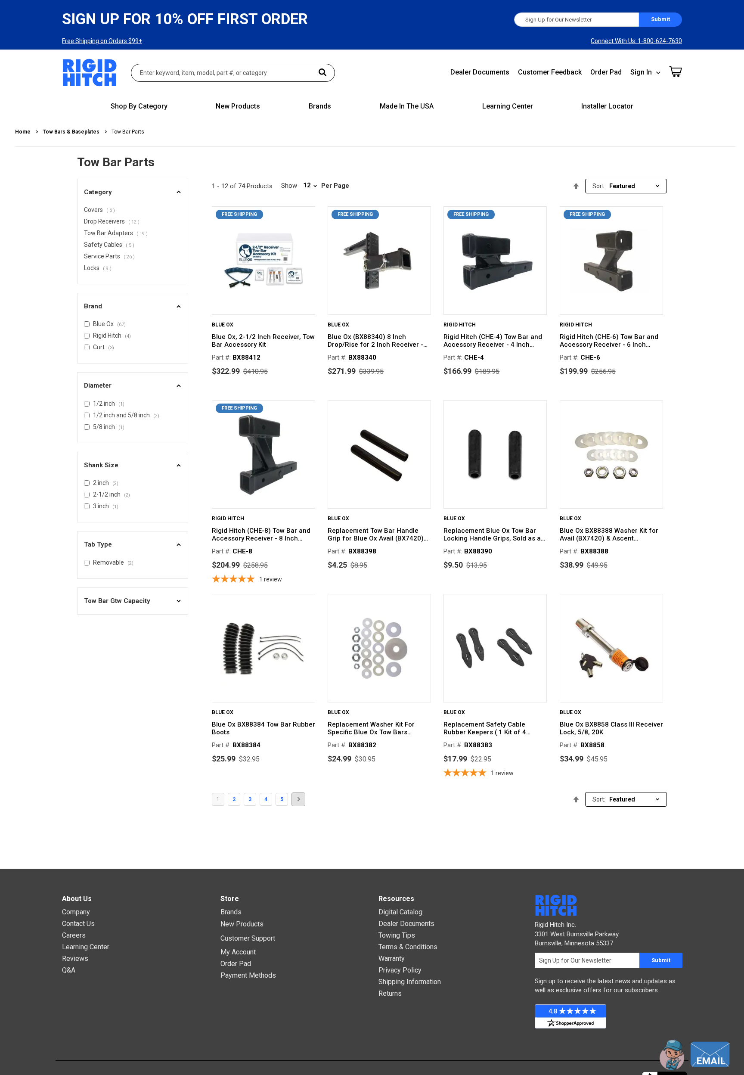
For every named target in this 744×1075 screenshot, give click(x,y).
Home (23, 132)
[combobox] (233, 73)
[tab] (132, 192)
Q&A (68, 970)
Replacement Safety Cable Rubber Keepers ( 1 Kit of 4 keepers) (484, 728)
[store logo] (90, 73)
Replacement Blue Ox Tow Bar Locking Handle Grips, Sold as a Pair (492, 534)
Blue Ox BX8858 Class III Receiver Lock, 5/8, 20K (611, 728)
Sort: (598, 186)
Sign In (641, 72)
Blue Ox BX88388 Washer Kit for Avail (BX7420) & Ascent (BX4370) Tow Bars (609, 534)
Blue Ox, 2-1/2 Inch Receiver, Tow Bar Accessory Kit (263, 340)
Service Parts (110, 257)
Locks (99, 268)
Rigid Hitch (459, 325)
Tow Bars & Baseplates (72, 132)
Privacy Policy (400, 970)
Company (76, 912)
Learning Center (85, 947)
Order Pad (606, 72)
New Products (242, 924)
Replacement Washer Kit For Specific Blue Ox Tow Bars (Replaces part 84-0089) (371, 728)
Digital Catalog (400, 912)
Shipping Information (409, 982)
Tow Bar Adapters (117, 234)
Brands (231, 912)
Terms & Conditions (407, 947)
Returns (390, 993)
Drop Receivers (113, 222)
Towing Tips (396, 935)
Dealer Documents (479, 72)
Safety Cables (110, 245)
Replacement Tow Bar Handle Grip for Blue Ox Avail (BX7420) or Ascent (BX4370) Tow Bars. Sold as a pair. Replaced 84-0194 (378, 534)
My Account (238, 952)
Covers (101, 210)
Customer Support (247, 938)
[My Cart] (675, 71)
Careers (74, 935)
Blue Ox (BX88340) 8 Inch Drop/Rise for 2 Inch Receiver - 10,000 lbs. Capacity (375, 340)
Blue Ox (222, 325)
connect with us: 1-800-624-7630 (636, 40)
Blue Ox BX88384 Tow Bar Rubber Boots (263, 728)
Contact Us (78, 924)
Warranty (391, 958)
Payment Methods (248, 975)
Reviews (75, 958)
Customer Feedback (550, 72)
